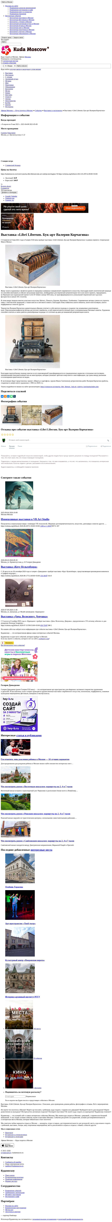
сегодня (13, 69)
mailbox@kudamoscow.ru (14, 1166)
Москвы (28, 57)
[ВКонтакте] (2, 396)
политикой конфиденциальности (70, 1219)
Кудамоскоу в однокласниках (16, 1135)
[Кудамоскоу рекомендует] (19, 1058)
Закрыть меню (18, 37)
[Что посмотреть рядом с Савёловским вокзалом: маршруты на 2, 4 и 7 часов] (15, 837)
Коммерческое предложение (15, 1208)
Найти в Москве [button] (7, 2)
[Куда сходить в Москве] (25, 55)
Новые (3, 446)
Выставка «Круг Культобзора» (19, 566)
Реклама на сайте (11, 1206)
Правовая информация (13, 1179)
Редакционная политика (14, 1177)
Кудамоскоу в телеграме (14, 1137)
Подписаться (31, 1096)
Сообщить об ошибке (13, 1162)
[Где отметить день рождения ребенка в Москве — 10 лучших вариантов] (15, 755)
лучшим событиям (9, 63)
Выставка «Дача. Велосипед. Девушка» (24, 616)
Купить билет (6, 186)
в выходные (25, 69)
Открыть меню (6, 37)
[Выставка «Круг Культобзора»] (56, 543)
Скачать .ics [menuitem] (9, 200)
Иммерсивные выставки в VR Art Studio (25, 519)
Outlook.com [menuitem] (9, 198)
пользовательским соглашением (44, 1219)
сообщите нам (43, 639)
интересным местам (10, 61)
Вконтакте (9, 1133)
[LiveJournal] (14, 396)
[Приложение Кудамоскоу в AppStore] (7, 1147)
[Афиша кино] (19, 1088)
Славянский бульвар (12, 165)
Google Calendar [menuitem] (11, 196)
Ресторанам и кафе (12, 1196)
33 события (37, 1058)
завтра (18, 69)
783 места (37, 1029)
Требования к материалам (14, 1193)
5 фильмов (37, 1088)
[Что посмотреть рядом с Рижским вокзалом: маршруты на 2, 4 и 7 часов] (15, 809)
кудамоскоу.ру (6, 1153)
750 (43, 625)
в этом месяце (36, 69)
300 (43, 576)
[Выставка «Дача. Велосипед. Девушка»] (56, 593)
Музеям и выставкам (13, 1195)
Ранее (20, 446)
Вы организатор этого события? (13, 645)
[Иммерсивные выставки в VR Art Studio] (56, 495)
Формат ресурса (11, 1181)
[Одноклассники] (5, 396)
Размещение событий (13, 1191)
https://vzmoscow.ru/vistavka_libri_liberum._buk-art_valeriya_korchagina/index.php (69, 387)
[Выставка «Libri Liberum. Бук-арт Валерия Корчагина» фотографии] (11, 425)
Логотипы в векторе (12, 1212)
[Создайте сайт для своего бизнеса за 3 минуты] (19, 731)
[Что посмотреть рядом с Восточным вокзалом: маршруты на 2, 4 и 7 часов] (15, 782)
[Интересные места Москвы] (19, 1029)
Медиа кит (9, 1210)
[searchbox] (56, 42)
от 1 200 (46, 526)
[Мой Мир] (8, 396)
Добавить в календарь (9, 192)
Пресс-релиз (9, 1175)
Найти (4, 42)
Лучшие (12, 446)
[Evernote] (11, 396)
